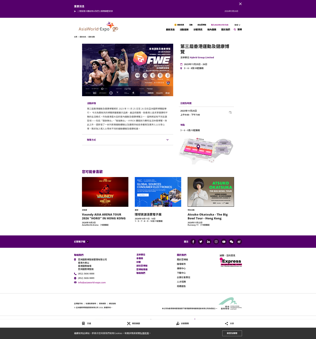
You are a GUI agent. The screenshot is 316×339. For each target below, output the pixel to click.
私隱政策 (144, 333)
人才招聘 (181, 281)
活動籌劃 (184, 29)
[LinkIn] (208, 241)
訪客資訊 (198, 29)
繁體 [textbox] (236, 25)
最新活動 (91, 37)
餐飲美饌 (136, 323)
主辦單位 (140, 254)
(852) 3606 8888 (86, 273)
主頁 (75, 37)
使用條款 (102, 303)
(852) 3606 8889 (86, 278)
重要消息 (180, 25)
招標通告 (181, 286)
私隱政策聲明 (91, 303)
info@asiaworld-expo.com (92, 282)
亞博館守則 (78, 303)
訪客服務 (185, 323)
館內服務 (211, 29)
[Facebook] (193, 241)
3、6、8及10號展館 (194, 68)
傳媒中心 (181, 268)
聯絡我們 (140, 273)
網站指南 (112, 303)
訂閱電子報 (79, 241)
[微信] (231, 241)
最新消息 (170, 29)
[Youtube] (224, 241)
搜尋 (239, 29)
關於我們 (225, 29)
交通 (89, 323)
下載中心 (181, 272)
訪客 (138, 262)
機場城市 (181, 263)
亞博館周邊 (142, 269)
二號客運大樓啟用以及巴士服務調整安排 (95, 11)
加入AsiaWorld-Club (219, 25)
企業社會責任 (183, 277)
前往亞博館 (202, 25)
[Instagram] (216, 241)
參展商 (139, 258)
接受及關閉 (232, 333)
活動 (191, 25)
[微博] (239, 241)
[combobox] (236, 25)
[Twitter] (201, 241)
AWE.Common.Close (240, 3)
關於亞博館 (182, 259)
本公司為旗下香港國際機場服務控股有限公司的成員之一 (189, 308)
